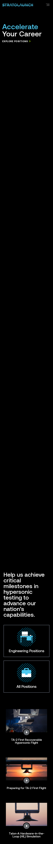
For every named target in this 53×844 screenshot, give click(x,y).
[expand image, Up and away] (26, 732)
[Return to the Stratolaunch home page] (17, 4)
